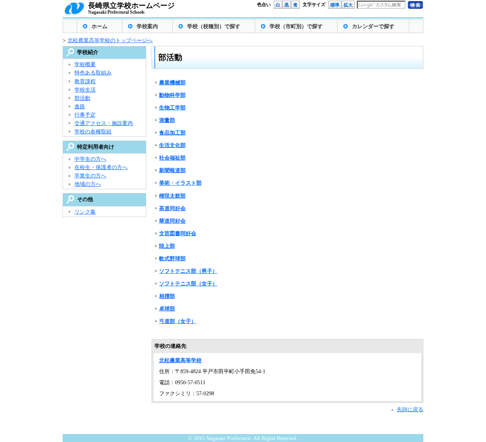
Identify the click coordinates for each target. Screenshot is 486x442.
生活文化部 (172, 145)
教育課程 (85, 81)
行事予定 (85, 115)
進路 (79, 106)
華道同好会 (172, 221)
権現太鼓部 (172, 196)
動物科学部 (172, 95)
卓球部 (167, 309)
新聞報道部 (172, 170)
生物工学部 (172, 108)
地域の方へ (87, 184)
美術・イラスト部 (180, 183)
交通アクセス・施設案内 (103, 123)
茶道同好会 (172, 208)
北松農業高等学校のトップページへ (110, 40)
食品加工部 (172, 133)
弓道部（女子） (177, 321)
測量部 (167, 120)
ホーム (99, 26)
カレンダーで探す (373, 26)
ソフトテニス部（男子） (188, 271)
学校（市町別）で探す (296, 26)
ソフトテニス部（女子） (188, 284)
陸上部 (167, 246)
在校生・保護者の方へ (101, 167)
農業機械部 (172, 83)
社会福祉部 (172, 158)
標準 (334, 5)
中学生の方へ (90, 159)
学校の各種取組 (93, 132)
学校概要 (85, 64)
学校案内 (147, 26)
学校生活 (85, 90)
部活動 (82, 98)
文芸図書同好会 (177, 233)
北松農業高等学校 (180, 360)
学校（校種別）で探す (213, 26)
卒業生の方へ (90, 176)
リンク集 (85, 212)
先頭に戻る (410, 409)
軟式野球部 (172, 258)
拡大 (348, 5)
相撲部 (167, 296)
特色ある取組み (93, 73)
